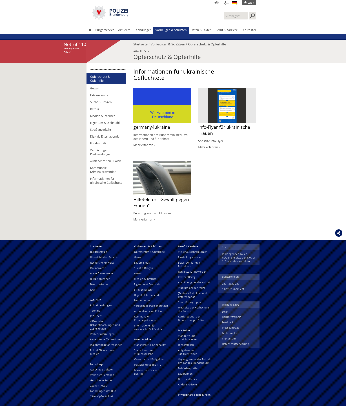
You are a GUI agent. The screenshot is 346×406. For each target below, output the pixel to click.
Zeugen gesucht (99, 385)
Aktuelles (124, 30)
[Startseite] (89, 30)
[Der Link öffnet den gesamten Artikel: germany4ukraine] (162, 105)
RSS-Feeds (96, 316)
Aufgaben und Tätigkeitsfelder (187, 352)
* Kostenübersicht (233, 289)
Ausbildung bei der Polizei (194, 282)
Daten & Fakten (201, 30)
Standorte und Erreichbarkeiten (188, 337)
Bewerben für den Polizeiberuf (189, 264)
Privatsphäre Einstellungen (194, 394)
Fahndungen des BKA (103, 391)
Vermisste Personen (102, 375)
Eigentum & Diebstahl (105, 123)
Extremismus (99, 95)
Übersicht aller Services (104, 257)
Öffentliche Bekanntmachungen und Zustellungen (105, 325)
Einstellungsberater (190, 257)
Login (225, 311)
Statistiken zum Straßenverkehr (143, 352)
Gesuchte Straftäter (102, 369)
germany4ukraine (151, 127)
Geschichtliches (187, 379)
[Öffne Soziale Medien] (338, 233)
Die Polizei (249, 30)
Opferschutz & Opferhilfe (207, 43)
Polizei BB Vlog (187, 277)
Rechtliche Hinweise (102, 262)
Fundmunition (99, 143)
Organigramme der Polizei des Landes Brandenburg (194, 361)
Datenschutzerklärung (235, 344)
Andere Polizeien (188, 384)
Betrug (94, 109)
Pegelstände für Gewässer (106, 339)
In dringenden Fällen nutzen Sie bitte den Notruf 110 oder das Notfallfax (238, 257)
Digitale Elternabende (104, 136)
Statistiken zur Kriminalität (150, 345)
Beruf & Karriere (227, 30)
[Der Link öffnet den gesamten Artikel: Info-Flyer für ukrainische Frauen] (227, 105)
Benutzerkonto (99, 284)
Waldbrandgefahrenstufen (106, 345)
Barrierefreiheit (231, 317)
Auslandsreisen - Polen (105, 161)
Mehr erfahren (143, 145)
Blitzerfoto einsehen (102, 273)
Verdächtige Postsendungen (101, 152)
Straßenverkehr (100, 130)
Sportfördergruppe (189, 302)
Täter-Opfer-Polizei (101, 396)
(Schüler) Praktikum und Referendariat (192, 295)
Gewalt (94, 88)
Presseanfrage (230, 327)
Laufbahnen (185, 373)
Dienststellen (186, 345)
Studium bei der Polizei (192, 288)
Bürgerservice (104, 30)
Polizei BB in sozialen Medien (103, 352)
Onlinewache (98, 268)
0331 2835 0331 (231, 283)
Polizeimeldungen (101, 305)
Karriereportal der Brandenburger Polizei (191, 318)
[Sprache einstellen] (234, 2)
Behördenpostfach (189, 368)
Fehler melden (230, 333)
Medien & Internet (102, 116)
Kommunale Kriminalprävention (103, 170)
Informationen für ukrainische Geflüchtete (106, 181)
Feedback (227, 322)
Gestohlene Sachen (101, 380)
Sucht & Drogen (101, 102)
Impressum (229, 338)
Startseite (140, 43)
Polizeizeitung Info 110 (147, 364)
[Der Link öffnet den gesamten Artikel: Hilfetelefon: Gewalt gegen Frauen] (162, 178)
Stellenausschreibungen (192, 251)
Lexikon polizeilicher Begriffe (146, 371)
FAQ (92, 289)
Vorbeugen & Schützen (171, 30)
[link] (109, 19)
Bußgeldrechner (100, 279)
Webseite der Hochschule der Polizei (193, 309)
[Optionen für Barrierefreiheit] (225, 2)
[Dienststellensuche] (216, 2)
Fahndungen (143, 30)
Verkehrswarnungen (102, 334)
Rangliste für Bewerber (192, 271)
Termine (95, 310)
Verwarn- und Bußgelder (149, 359)
